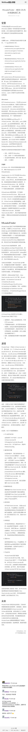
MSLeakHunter (6, 172)
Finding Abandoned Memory (9, 146)
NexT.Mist (16, 730)
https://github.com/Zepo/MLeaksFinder (12, 248)
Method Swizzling (9, 446)
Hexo (7, 730)
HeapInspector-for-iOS (13, 169)
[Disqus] (14, 659)
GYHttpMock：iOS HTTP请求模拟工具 (20, 632)
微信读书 (23, 730)
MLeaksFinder (5, 226)
